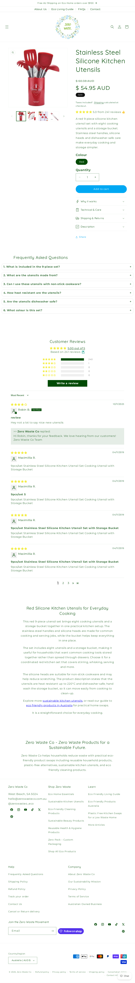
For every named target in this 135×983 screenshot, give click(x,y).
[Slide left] (11, 116)
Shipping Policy (18, 881)
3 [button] (68, 583)
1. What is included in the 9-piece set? (31, 266)
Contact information (117, 975)
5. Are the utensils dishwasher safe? (30, 301)
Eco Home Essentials (61, 794)
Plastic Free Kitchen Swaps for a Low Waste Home (105, 815)
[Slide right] (64, 116)
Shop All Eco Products (62, 851)
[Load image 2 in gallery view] (32, 116)
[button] (7, 27)
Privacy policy (59, 972)
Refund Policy (17, 889)
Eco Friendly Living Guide (104, 794)
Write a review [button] (67, 383)
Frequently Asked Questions (25, 874)
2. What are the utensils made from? (30, 275)
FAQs (81, 9)
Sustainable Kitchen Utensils (66, 801)
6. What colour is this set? (22, 310)
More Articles (96, 824)
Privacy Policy (77, 889)
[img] (19, 404)
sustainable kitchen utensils (62, 700)
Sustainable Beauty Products (66, 820)
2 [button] (63, 583)
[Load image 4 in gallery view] (54, 116)
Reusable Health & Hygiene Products (65, 830)
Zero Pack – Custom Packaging (60, 841)
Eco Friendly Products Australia (102, 803)
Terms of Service (78, 896)
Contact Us (15, 904)
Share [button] (82, 236)
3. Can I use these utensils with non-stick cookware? (42, 284)
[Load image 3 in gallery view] (43, 116)
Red (81, 161)
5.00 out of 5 (76, 348)
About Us (40, 9)
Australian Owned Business (85, 904)
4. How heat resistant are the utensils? (32, 292)
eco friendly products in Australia (49, 705)
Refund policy (42, 972)
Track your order (18, 896)
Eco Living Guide (62, 9)
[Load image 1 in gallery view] (21, 116)
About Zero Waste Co (81, 874)
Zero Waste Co (24, 972)
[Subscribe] (52, 931)
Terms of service (77, 972)
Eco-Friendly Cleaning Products (62, 811)
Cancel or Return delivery (24, 911)
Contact (95, 9)
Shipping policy (97, 972)
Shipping (99, 102)
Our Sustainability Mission (84, 881)
